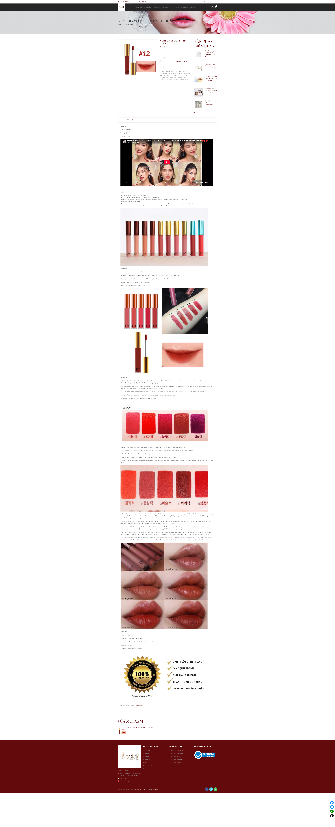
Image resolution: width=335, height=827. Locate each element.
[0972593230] (332, 811)
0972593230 (126, 2)
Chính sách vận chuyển (176, 753)
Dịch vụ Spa (148, 756)
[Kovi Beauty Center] (129, 756)
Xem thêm (197, 113)
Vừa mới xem (130, 721)
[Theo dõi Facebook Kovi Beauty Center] (207, 789)
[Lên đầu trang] (331, 823)
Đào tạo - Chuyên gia (151, 766)
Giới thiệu (147, 753)
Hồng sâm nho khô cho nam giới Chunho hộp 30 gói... (211, 66)
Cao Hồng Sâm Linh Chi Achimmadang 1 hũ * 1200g (211, 78)
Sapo (156, 789)
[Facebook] (332, 802)
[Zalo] (332, 807)
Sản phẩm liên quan (204, 44)
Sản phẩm (147, 759)
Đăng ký (206, 2)
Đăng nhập (213, 2)
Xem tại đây (138, 705)
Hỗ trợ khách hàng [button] (150, 746)
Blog (146, 762)
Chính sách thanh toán (176, 750)
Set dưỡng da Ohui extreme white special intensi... (210, 102)
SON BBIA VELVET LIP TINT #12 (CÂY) (140, 727)
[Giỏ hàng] (215, 7)
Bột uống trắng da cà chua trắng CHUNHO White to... (210, 53)
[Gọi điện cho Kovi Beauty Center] (215, 789)
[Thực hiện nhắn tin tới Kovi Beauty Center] (211, 789)
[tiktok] (332, 815)
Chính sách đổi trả (175, 756)
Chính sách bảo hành (176, 759)
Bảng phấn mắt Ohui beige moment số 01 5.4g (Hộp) (211, 90)
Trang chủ (147, 750)
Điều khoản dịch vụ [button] (176, 746)
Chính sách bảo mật (175, 762)
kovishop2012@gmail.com (144, 2)
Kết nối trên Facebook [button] (202, 746)
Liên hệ (147, 769)
